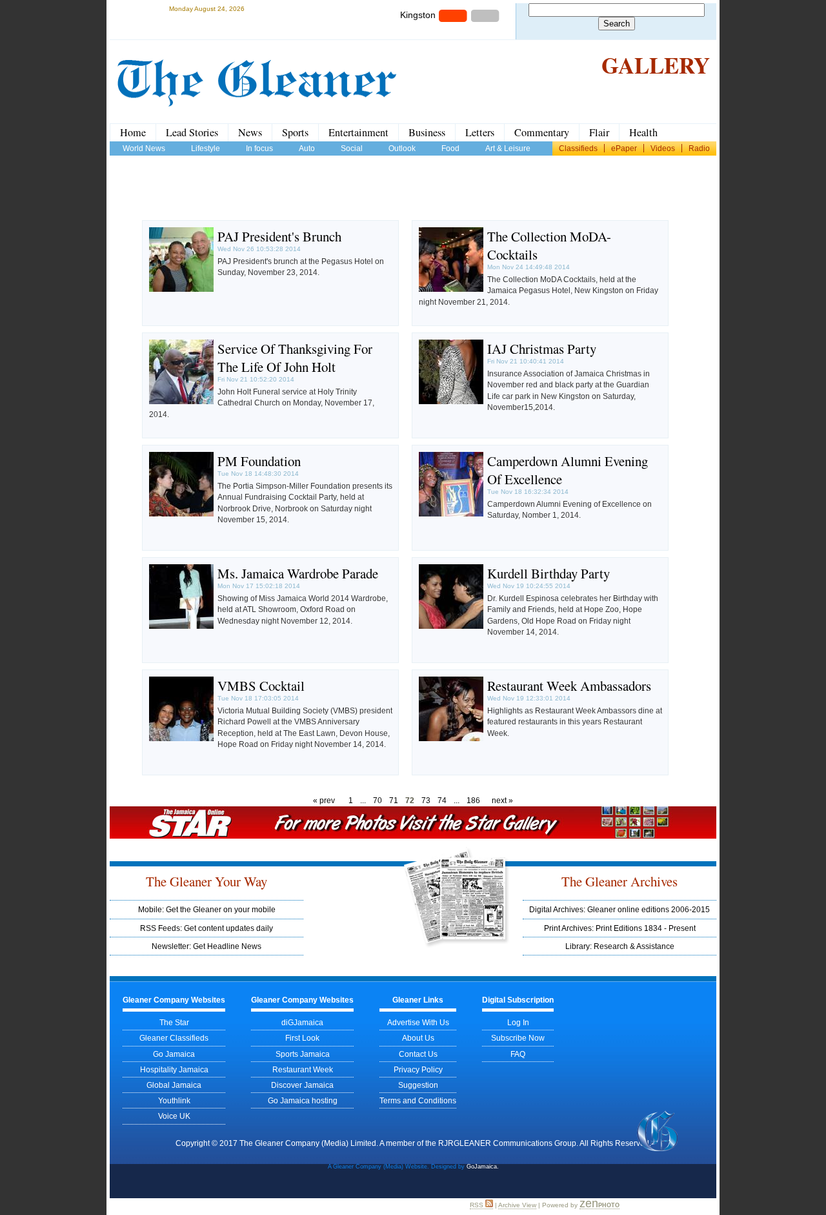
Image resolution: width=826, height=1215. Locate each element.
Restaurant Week (302, 1069)
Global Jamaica (173, 1085)
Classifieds (578, 148)
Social (352, 148)
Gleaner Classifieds (173, 1038)
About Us (418, 1038)
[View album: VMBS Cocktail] (181, 738)
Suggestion (418, 1085)
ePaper (624, 148)
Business (426, 132)
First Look (302, 1038)
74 (442, 800)
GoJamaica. (483, 1166)
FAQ (517, 1054)
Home (133, 132)
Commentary (541, 132)
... (363, 800)
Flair (599, 132)
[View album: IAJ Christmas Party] (451, 401)
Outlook (402, 148)
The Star (174, 1022)
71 (393, 800)
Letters (479, 132)
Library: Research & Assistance (619, 946)
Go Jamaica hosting (302, 1100)
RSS (477, 1205)
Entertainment (358, 132)
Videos (662, 148)
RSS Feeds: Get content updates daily (206, 928)
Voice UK (174, 1116)
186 (473, 800)
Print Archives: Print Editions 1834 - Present (620, 928)
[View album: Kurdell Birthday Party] (451, 626)
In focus (259, 148)
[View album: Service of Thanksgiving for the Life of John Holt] (181, 401)
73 (425, 800)
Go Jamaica (174, 1054)
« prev (324, 800)
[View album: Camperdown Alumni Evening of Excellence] (451, 513)
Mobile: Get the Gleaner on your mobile (207, 909)
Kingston (418, 15)
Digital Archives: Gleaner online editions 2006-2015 (619, 909)
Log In (518, 1022)
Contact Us (418, 1054)
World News (144, 148)
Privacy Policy (418, 1069)
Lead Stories (192, 132)
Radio (699, 148)
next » (502, 800)
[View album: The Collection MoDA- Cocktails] (451, 289)
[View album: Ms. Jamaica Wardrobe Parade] (181, 626)
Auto (307, 148)
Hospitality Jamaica (174, 1069)
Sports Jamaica (303, 1054)
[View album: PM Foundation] (181, 513)
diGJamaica (302, 1022)
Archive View (517, 1205)
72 (409, 800)
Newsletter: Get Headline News (206, 946)
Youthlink (174, 1100)
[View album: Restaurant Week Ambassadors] (451, 738)
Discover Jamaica (302, 1085)
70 (377, 800)
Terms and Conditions (417, 1100)
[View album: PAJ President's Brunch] (181, 289)
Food (450, 148)
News (250, 132)
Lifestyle (205, 148)
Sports (295, 132)
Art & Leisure (507, 148)
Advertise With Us (418, 1022)
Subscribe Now (518, 1038)
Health (643, 132)
